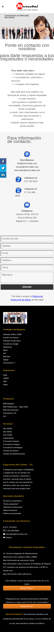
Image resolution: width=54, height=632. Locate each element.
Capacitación (8, 438)
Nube (5, 350)
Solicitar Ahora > (27, 588)
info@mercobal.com (27, 163)
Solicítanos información (12, 507)
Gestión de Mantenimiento (14, 453)
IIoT (4, 353)
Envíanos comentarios (12, 500)
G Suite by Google (10, 343)
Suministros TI (9, 362)
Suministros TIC (9, 413)
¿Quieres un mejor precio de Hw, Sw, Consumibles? (27, 602)
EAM (5, 375)
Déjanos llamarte (10, 510)
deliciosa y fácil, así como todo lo (16, 485)
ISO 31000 (7, 434)
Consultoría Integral (11, 444)
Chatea (8, 537)
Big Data (6, 356)
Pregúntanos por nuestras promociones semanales (27, 599)
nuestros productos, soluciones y (16, 475)
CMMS (6, 378)
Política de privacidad (12, 513)
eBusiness (7, 347)
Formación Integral (11, 441)
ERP (5, 381)
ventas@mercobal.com (27, 167)
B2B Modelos (8, 403)
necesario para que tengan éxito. (17, 488)
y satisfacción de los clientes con (16, 472)
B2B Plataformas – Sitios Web (15, 406)
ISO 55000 (7, 428)
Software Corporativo (12, 340)
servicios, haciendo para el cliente (17, 479)
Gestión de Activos (10, 337)
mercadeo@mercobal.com (27, 170)
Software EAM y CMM (12, 334)
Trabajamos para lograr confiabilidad (18, 469)
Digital (5, 359)
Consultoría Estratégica (13, 447)
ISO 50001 (7, 431)
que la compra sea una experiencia (17, 482)
